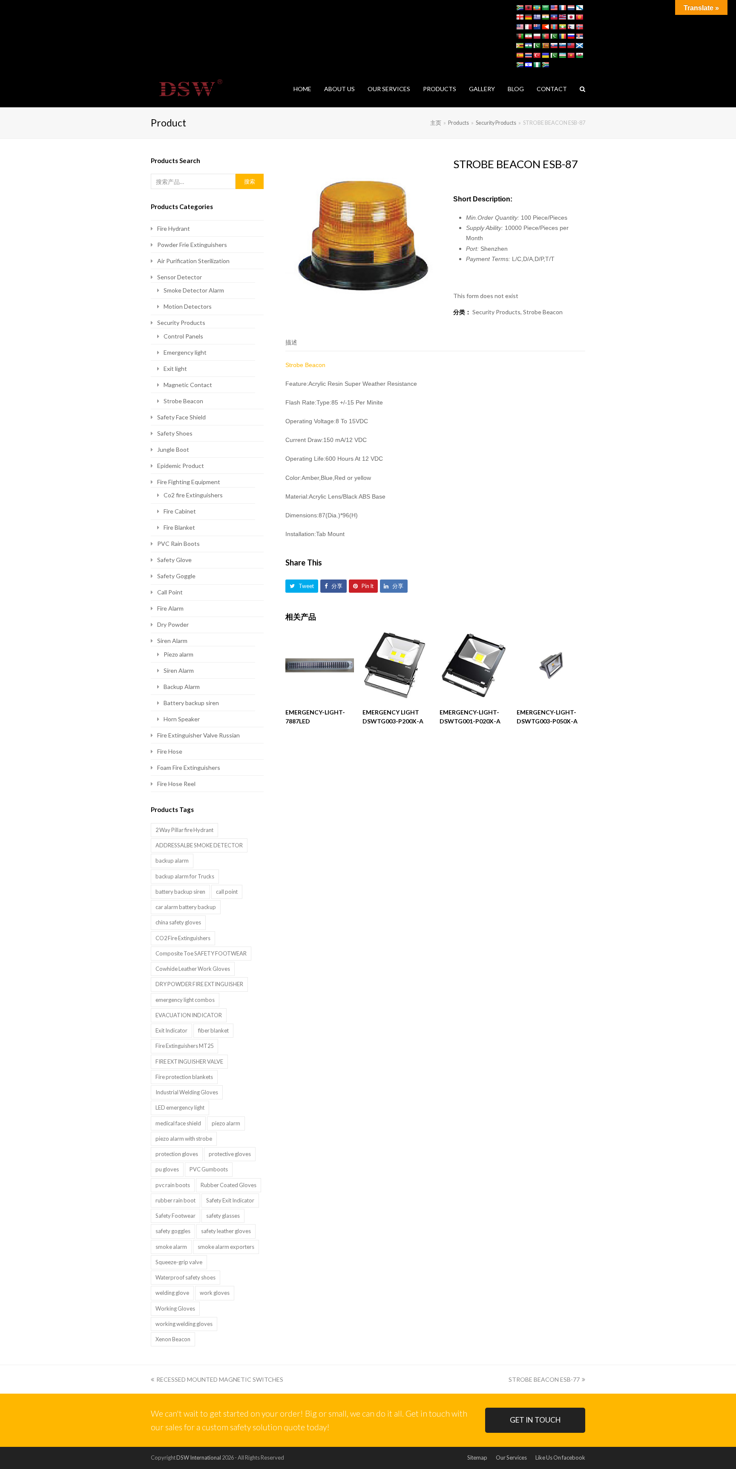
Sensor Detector (179, 277)
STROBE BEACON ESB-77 (544, 1379)
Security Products (496, 312)
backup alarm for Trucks (184, 876)
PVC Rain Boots (178, 543)
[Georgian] (519, 17)
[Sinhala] (545, 45)
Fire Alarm (170, 608)
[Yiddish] (528, 64)
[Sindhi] (536, 45)
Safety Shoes (175, 433)
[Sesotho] (528, 45)
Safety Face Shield (181, 417)
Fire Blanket (179, 527)
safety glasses (223, 1215)
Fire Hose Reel (176, 783)
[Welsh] (579, 55)
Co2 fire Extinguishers (193, 495)
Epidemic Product (180, 465)
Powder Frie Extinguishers (192, 244)
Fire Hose (169, 751)
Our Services (511, 1457)
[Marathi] (545, 26)
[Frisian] (571, 7)
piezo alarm (226, 1123)
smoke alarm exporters (226, 1246)
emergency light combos (185, 999)
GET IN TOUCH (535, 1419)
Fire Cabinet (180, 511)
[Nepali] (571, 26)
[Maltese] (528, 26)
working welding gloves (184, 1323)
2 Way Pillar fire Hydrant (184, 829)
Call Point (170, 592)
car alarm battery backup (185, 907)
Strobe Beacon (543, 312)
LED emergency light (179, 1107)
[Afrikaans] (519, 7)
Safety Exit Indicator (230, 1200)
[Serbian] (579, 36)
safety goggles (172, 1231)
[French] (562, 7)
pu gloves (167, 1169)
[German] (528, 17)
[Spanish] (519, 55)
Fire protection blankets (184, 1076)
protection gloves (176, 1154)
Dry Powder (173, 624)
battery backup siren (180, 891)
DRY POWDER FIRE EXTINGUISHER (199, 984)
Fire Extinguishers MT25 (184, 1045)
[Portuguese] (545, 36)
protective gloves (230, 1154)
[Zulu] (545, 64)
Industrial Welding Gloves (186, 1092)
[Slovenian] (562, 45)
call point (227, 891)
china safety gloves (178, 922)
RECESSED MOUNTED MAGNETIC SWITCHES (219, 1379)
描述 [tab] (291, 342)
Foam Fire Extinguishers (188, 767)
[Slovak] (554, 45)
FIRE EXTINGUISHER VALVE (189, 1061)
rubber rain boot (175, 1200)
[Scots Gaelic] (579, 45)
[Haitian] (554, 17)
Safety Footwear (175, 1215)
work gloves (215, 1292)
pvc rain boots (172, 1185)
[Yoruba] (536, 64)
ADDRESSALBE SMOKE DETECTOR (199, 845)
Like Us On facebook (560, 1457)
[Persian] (528, 36)
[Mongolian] (554, 26)
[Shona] (519, 45)
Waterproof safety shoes (185, 1277)
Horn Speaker (182, 719)
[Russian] (571, 36)
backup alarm (172, 860)
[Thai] (528, 55)
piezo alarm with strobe (183, 1138)
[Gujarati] (545, 17)
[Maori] (536, 26)
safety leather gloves (226, 1231)
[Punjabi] (554, 36)
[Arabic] (545, 7)
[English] (554, 7)
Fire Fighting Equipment (188, 481)
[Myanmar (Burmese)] (562, 26)
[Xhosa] (519, 64)
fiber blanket (213, 1030)
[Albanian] (528, 7)
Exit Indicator (171, 1030)
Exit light (175, 368)
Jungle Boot (173, 449)
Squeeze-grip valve (178, 1262)
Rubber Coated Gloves (228, 1185)
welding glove (172, 1292)
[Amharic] (536, 7)
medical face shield (178, 1123)
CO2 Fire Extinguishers (182, 938)
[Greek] (536, 17)
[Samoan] (571, 45)
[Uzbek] (562, 55)
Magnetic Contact (188, 384)
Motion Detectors (188, 306)
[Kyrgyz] (579, 17)
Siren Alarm (172, 640)
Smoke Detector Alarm (194, 290)
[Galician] (579, 7)
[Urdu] (554, 55)
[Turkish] (536, 55)
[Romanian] (562, 36)
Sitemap (477, 1457)
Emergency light (185, 352)
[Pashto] (519, 36)
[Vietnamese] (571, 55)
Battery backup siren (191, 702)
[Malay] (519, 26)
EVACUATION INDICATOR (188, 1015)
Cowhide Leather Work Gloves (192, 968)
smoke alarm (171, 1246)
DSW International (198, 1457)
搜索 (249, 181)
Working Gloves (175, 1308)
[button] (301, 586)
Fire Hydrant (173, 228)
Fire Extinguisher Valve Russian (198, 735)
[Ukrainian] (545, 55)
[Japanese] (571, 17)
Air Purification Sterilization (193, 260)
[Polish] (536, 36)
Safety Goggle (176, 576)
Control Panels (183, 336)
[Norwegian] (579, 26)
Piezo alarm (178, 654)
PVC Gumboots (209, 1169)
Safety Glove (174, 559)
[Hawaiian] (562, 17)
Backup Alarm (182, 686)
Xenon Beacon (172, 1339)
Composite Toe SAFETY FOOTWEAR (201, 953)
